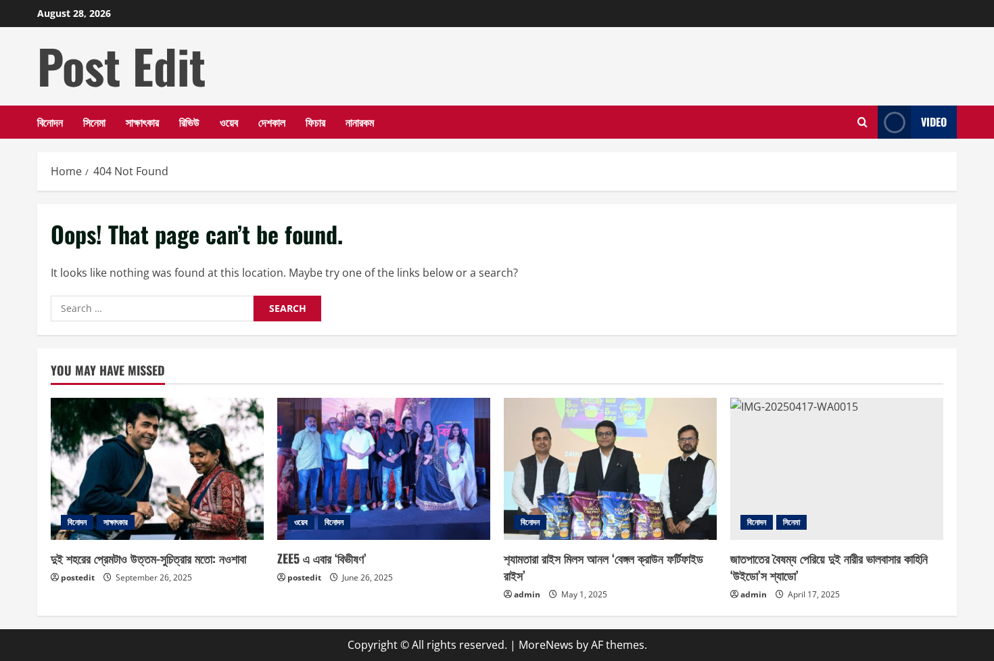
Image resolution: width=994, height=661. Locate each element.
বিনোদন (50, 122)
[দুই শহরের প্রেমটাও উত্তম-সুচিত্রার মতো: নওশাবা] (157, 469)
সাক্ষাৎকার (142, 122)
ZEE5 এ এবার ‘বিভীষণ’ (321, 558)
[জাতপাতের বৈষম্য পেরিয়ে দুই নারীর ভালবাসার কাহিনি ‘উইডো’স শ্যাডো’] (836, 469)
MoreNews (546, 644)
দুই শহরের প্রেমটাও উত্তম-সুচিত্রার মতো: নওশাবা (148, 558)
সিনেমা (94, 122)
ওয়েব (229, 122)
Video (934, 122)
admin (527, 594)
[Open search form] (862, 122)
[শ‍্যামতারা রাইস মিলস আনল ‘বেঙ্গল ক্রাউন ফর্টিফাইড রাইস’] (610, 469)
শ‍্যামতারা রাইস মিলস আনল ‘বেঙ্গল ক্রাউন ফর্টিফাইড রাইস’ (603, 566)
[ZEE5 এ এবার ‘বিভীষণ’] (383, 469)
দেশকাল (271, 122)
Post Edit (121, 65)
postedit (78, 577)
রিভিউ (189, 122)
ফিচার (315, 122)
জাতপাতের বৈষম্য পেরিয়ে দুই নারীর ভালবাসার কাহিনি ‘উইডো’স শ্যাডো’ (829, 566)
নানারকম (360, 122)
